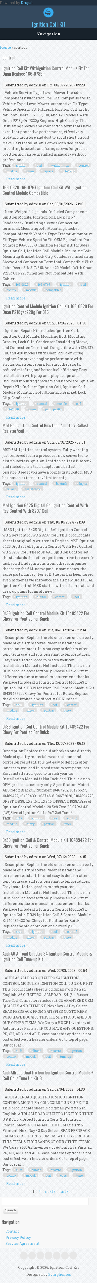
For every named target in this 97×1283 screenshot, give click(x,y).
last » (63, 1191)
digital (41, 597)
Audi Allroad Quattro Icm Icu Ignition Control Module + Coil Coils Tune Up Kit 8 (48, 1075)
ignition (21, 165)
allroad (36, 1051)
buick (67, 710)
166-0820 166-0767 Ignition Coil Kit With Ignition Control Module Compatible (44, 190)
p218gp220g (53, 409)
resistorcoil (33, 489)
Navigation (49, 33)
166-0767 (44, 284)
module (11, 171)
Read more (15, 179)
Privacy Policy (18, 1237)
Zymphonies (59, 1274)
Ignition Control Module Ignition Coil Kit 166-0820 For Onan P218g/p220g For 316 (47, 309)
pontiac (49, 710)
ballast (11, 489)
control (84, 165)
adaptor (82, 484)
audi (19, 1051)
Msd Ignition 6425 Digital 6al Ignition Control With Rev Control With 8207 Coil (45, 508)
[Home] (48, 16)
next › (50, 1191)
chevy (30, 710)
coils (63, 1175)
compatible (53, 290)
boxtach (61, 484)
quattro (56, 1051)
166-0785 (68, 171)
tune (79, 1175)
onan (30, 171)
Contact (12, 1231)
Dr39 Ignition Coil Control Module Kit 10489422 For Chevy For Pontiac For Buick (45, 616)
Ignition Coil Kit (48, 24)
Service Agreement (22, 1243)
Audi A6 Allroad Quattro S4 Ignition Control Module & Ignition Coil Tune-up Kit (47, 956)
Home (5, 47)
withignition (60, 165)
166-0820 (22, 284)
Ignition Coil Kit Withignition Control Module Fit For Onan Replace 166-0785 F (45, 71)
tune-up (65, 1056)
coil (39, 165)
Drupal (27, 2)
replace (48, 171)
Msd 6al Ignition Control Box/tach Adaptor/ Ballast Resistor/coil (45, 428)
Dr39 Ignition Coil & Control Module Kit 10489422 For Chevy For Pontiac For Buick (47, 843)
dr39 (19, 705)
